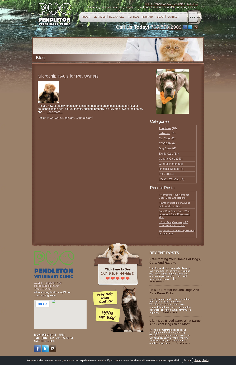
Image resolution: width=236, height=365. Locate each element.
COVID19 (165, 143)
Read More (54, 112)
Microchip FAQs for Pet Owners (68, 76)
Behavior (164, 133)
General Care (84, 117)
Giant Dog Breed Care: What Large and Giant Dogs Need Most (174, 214)
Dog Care (68, 117)
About (86, 16)
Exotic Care (166, 153)
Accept (187, 360)
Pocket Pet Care (169, 179)
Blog (160, 16)
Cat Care (55, 117)
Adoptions (165, 128)
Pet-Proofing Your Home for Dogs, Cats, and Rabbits (175, 260)
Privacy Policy (202, 360)
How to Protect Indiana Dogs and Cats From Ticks (174, 291)
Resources (116, 16)
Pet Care (164, 173)
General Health (168, 163)
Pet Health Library (140, 16)
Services (100, 16)
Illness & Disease (169, 168)
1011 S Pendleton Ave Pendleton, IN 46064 (171, 4)
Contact (173, 16)
